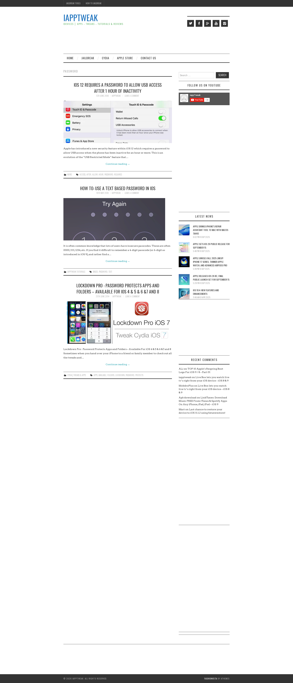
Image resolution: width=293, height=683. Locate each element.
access (82, 174)
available (102, 375)
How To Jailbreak (93, 3)
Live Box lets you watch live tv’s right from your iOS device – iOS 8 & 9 (204, 389)
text (110, 271)
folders (110, 375)
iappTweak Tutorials (76, 271)
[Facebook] (199, 23)
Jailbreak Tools (73, 3)
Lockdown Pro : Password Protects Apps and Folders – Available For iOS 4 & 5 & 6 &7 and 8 (117, 288)
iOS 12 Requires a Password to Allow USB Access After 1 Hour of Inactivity (118, 87)
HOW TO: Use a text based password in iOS (117, 188)
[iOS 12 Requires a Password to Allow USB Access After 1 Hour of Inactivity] (117, 122)
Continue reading (118, 164)
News (69, 174)
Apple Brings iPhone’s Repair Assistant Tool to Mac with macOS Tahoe (210, 230)
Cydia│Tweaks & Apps (76, 375)
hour (101, 174)
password (108, 174)
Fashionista (210, 678)
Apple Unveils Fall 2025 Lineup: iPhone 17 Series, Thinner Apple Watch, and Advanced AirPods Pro (210, 261)
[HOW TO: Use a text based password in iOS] (117, 219)
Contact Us (148, 58)
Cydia (105, 58)
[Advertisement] (168, 40)
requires (118, 174)
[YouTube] (216, 23)
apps (95, 375)
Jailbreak (87, 58)
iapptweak (116, 95)
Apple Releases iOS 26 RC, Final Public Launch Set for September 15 (211, 277)
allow (95, 174)
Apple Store (125, 58)
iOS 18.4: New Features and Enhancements (206, 291)
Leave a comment (132, 95)
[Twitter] (190, 23)
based (95, 271)
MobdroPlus (186, 385)
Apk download (187, 397)
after (88, 174)
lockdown (120, 375)
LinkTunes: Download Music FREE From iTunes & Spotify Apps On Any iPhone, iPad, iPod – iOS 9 (203, 401)
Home (70, 58)
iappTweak (80, 18)
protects (139, 375)
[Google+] (207, 23)
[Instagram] (224, 23)
